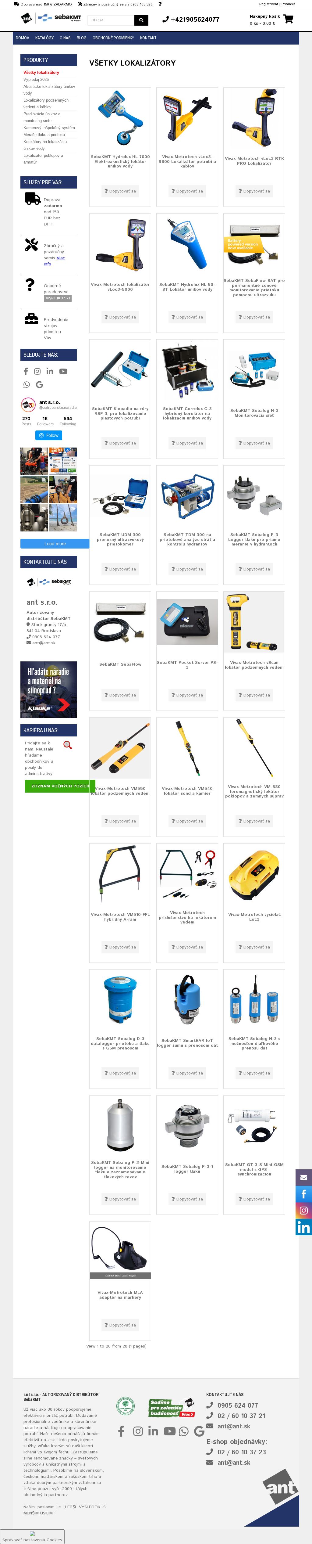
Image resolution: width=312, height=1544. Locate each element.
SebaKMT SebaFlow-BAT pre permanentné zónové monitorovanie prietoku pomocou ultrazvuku (254, 288)
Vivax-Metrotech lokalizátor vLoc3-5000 (120, 287)
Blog (82, 38)
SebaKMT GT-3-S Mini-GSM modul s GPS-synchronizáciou (254, 1169)
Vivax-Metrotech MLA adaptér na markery (120, 1295)
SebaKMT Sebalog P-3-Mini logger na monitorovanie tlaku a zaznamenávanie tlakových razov (120, 1170)
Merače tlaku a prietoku (44, 134)
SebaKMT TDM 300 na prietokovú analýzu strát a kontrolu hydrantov (187, 539)
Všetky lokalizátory (41, 72)
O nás (65, 38)
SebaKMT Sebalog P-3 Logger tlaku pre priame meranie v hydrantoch (254, 539)
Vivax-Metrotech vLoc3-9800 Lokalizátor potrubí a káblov (187, 161)
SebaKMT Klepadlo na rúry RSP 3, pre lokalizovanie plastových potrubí (120, 413)
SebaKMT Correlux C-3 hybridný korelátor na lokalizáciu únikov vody (187, 413)
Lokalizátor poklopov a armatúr (43, 158)
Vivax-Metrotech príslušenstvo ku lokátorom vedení (187, 917)
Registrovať (268, 4)
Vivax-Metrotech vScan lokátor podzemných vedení (254, 665)
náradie (30, 1428)
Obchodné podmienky (113, 38)
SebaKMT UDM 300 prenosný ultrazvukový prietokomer (120, 539)
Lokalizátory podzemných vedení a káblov (46, 103)
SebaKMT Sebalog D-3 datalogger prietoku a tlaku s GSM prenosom (120, 1043)
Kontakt (148, 38)
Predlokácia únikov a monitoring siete (41, 117)
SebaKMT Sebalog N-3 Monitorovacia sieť (254, 413)
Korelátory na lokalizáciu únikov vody (45, 145)
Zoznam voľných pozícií (60, 786)
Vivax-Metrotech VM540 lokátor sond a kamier (187, 791)
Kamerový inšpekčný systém (49, 127)
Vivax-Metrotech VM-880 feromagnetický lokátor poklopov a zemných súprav (254, 791)
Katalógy (44, 38)
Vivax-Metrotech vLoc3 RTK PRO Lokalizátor (254, 161)
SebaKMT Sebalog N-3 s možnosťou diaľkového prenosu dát (254, 1043)
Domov (22, 38)
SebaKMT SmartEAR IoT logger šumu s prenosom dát (187, 1043)
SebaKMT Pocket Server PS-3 (187, 665)
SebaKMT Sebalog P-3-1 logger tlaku (187, 1169)
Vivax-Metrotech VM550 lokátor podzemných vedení (120, 791)
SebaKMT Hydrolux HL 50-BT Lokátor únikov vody (187, 287)
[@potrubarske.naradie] (28, 405)
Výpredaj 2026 (36, 79)
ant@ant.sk (234, 1426)
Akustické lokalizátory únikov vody (49, 89)
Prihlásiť (288, 4)
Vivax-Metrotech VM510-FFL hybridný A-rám (120, 917)
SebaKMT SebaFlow (120, 664)
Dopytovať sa (122, 191)
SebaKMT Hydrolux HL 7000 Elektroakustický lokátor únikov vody (120, 161)
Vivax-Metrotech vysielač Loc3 (254, 917)
